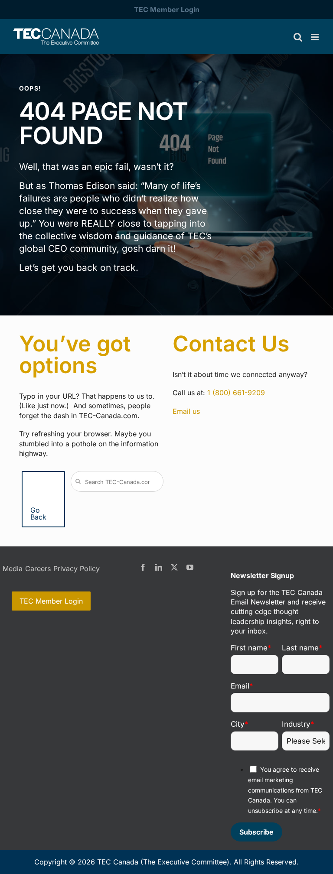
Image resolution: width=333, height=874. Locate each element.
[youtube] (189, 567)
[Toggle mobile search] (298, 37)
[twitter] (174, 567)
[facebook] (143, 567)
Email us (186, 411)
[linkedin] (158, 567)
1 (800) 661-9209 (236, 392)
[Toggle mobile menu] (315, 37)
